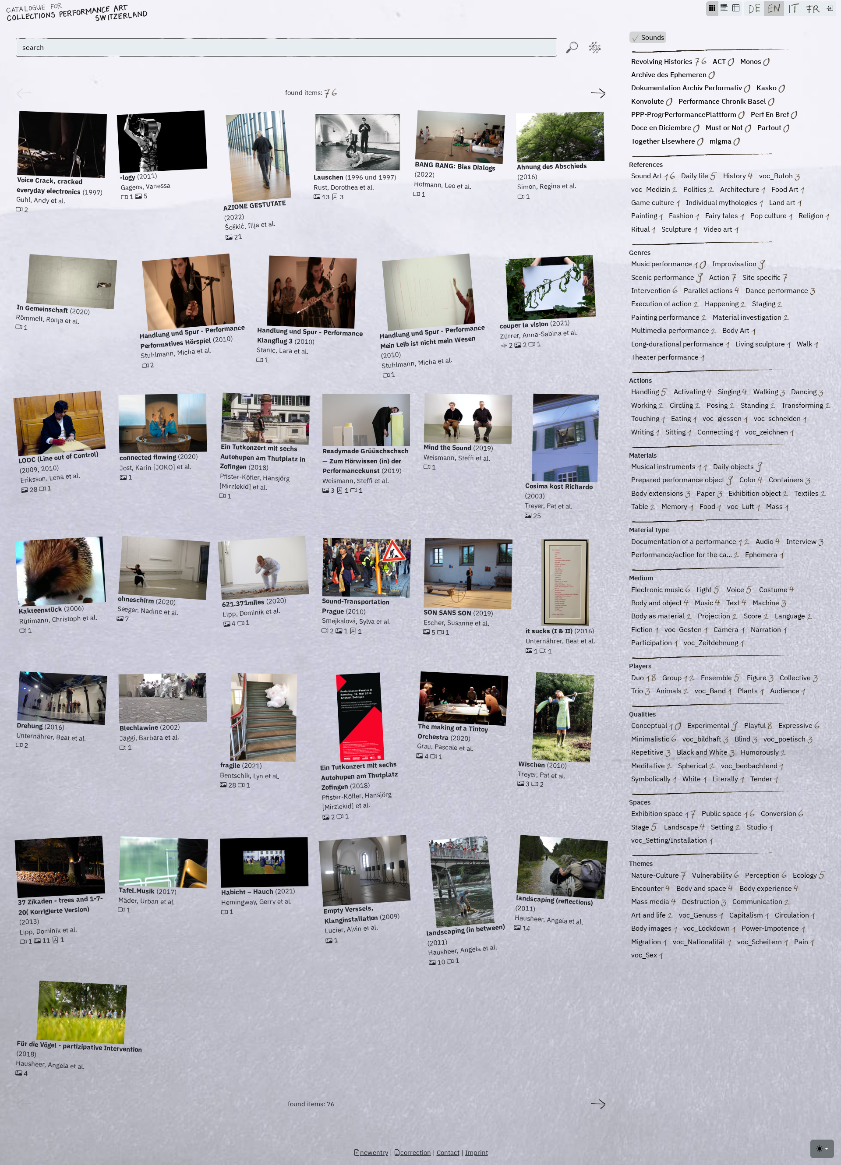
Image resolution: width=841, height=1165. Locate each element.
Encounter (648, 888)
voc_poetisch (785, 738)
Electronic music (658, 589)
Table (640, 506)
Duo (638, 677)
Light (705, 589)
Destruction (701, 901)
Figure (757, 677)
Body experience (766, 888)
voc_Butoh (777, 175)
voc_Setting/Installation (670, 840)
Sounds (652, 37)
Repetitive (648, 752)
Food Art (785, 189)
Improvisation (735, 263)
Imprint (476, 1152)
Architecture (740, 189)
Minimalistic (651, 738)
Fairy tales (722, 215)
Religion (812, 215)
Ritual (641, 229)
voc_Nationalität (700, 941)
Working (644, 405)
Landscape (682, 827)
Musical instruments (664, 466)
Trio (638, 690)
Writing (643, 431)
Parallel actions (709, 290)
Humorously (761, 752)
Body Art (736, 330)
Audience (785, 690)
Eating (682, 418)
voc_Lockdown (707, 928)
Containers (787, 479)
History (735, 175)
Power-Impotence (771, 928)
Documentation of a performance (684, 541)
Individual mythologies (722, 202)
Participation (652, 642)
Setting (723, 827)
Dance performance (778, 290)
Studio (758, 827)
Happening (722, 303)
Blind (743, 738)
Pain (802, 941)
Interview (802, 541)
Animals (669, 690)
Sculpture (677, 229)
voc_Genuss (699, 915)
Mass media (651, 901)
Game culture (653, 202)
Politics (695, 189)
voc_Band (711, 690)
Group (672, 677)
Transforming (803, 405)
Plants (749, 690)
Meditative (649, 765)
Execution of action (662, 303)
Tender (762, 778)
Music (705, 602)
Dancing (804, 391)
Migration (647, 941)
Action (720, 277)
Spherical (693, 765)
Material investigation (748, 317)
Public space (722, 813)
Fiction (642, 629)
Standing (755, 405)
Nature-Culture (656, 875)
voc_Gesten (683, 629)
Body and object (657, 602)
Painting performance (666, 317)
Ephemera (762, 554)
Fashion (682, 215)
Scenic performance (663, 277)
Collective (796, 677)
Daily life (695, 175)
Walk (805, 343)
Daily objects (734, 466)
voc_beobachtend (750, 765)
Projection (715, 615)
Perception (763, 875)
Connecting (716, 431)
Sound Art (647, 175)
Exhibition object (755, 493)
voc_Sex (645, 954)
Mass (775, 506)
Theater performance (665, 357)
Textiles (807, 493)
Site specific (762, 277)
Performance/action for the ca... (682, 554)
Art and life (649, 915)
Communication (758, 901)
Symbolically (651, 778)
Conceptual (650, 725)
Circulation (793, 915)
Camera (727, 629)
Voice (736, 589)
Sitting (676, 431)
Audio (765, 541)
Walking (766, 391)
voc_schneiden (778, 418)
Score (753, 615)
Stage (641, 827)
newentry (374, 1152)
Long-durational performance (678, 343)
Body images (652, 928)
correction (415, 1152)
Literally (726, 778)
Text (734, 602)
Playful (755, 725)
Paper (706, 493)
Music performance (662, 263)
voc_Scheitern (760, 941)
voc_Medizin (651, 189)
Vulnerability (713, 875)
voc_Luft (741, 506)
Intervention (651, 290)
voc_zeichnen (767, 431)
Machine (767, 602)
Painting (645, 215)
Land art (783, 202)
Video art (718, 229)
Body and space (702, 888)
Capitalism (747, 915)
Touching (646, 418)
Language (791, 615)
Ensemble (717, 677)
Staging (764, 303)
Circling (682, 405)
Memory (675, 506)
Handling (646, 391)
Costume (774, 589)
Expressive (796, 725)
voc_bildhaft (702, 738)
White (692, 778)
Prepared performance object (678, 479)
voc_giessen (723, 418)
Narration (767, 629)
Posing (718, 405)
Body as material (658, 615)
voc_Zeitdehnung (712, 642)
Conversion (779, 813)
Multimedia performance (671, 330)
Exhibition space (658, 813)
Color (748, 479)
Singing (730, 391)
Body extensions (658, 493)
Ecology (806, 875)
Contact (448, 1152)
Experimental (709, 725)
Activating (690, 391)
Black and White (703, 752)
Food (708, 506)
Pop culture (769, 215)
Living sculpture (761, 343)
